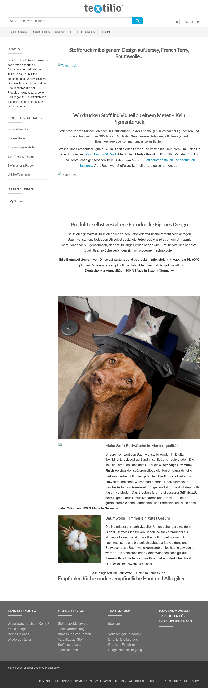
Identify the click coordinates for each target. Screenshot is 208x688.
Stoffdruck (17, 32)
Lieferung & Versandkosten (73, 681)
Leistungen (86, 32)
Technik (106, 32)
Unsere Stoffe (16, 138)
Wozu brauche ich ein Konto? (28, 623)
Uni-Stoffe (63, 32)
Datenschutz (172, 681)
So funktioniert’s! (18, 129)
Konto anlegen (18, 629)
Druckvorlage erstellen (22, 147)
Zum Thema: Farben (21, 156)
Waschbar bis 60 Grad (100, 154)
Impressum (191, 681)
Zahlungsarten (106, 681)
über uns (114, 623)
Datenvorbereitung (71, 629)
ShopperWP (54, 667)
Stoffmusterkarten (70, 644)
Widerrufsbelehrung (144, 681)
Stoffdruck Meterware (73, 623)
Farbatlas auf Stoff (71, 639)
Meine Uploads (18, 634)
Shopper (28, 667)
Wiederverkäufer (19, 639)
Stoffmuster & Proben (21, 165)
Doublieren (41, 32)
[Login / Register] (177, 21)
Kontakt (44, 681)
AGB (123, 681)
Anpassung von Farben (74, 634)
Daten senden (68, 650)
